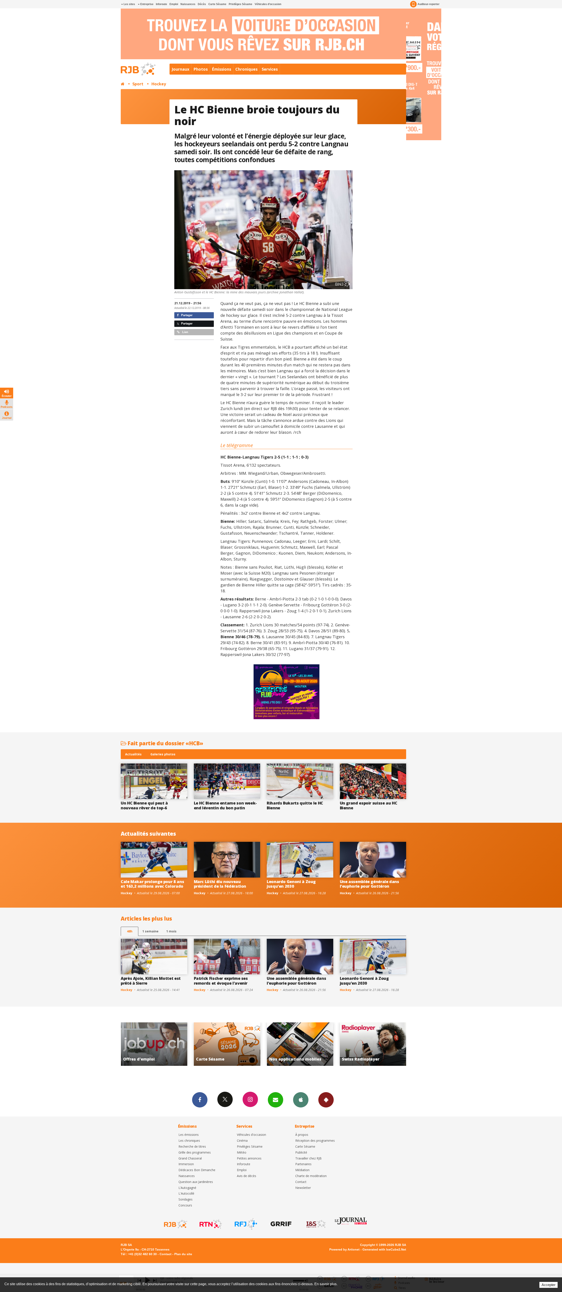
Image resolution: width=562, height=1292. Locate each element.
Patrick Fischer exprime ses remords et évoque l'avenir (221, 981)
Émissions (221, 69)
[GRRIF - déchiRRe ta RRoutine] (281, 1224)
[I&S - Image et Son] (316, 1224)
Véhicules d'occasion (268, 4)
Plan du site (183, 1254)
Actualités (133, 754)
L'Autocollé (186, 1193)
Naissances (187, 4)
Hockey (158, 83)
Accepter (548, 1285)
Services (270, 69)
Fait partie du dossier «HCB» (164, 743)
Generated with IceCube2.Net (384, 1249)
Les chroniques (189, 1141)
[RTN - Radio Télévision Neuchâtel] (210, 1224)
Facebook (199, 1099)
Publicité (301, 1152)
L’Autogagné (187, 1188)
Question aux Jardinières (195, 1182)
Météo (241, 1152)
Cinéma (242, 1141)
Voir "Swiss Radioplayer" (227, 1044)
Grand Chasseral (190, 1158)
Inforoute (161, 4)
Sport (137, 83)
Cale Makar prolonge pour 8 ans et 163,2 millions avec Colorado (152, 884)
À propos (301, 1135)
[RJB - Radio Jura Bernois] (175, 1224)
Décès (202, 4)
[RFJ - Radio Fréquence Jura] (245, 1224)
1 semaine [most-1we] (150, 931)
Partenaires (303, 1164)
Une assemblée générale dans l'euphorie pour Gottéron (369, 884)
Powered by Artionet (344, 1249)
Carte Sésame (217, 4)
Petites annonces (249, 1158)
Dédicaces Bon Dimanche (196, 1170)
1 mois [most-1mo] (171, 931)
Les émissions (188, 1135)
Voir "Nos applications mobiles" (154, 1044)
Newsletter (303, 1188)
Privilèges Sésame (240, 4)
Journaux (180, 69)
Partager (186, 315)
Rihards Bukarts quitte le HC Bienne (295, 805)
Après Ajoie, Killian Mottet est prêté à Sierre (151, 981)
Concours (185, 1205)
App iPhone (300, 1099)
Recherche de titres (192, 1147)
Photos (200, 69)
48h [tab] (129, 931)
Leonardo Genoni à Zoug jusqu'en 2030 (291, 884)
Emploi (173, 4)
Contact (300, 1182)
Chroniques (246, 69)
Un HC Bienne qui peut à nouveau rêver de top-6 (144, 805)
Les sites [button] (129, 4)
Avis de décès (246, 1176)
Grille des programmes (194, 1152)
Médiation (302, 1170)
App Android (326, 1099)
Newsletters (275, 1099)
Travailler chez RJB (308, 1158)
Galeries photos (162, 754)
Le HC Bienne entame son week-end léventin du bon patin (225, 805)
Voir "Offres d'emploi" (300, 1044)
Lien (184, 332)
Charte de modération (311, 1176)
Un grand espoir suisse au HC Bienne (368, 805)
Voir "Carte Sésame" (373, 1044)
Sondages (185, 1199)
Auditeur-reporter (429, 4)
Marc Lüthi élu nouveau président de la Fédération (220, 884)
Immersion (186, 1164)
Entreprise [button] (146, 4)
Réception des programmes (315, 1141)
